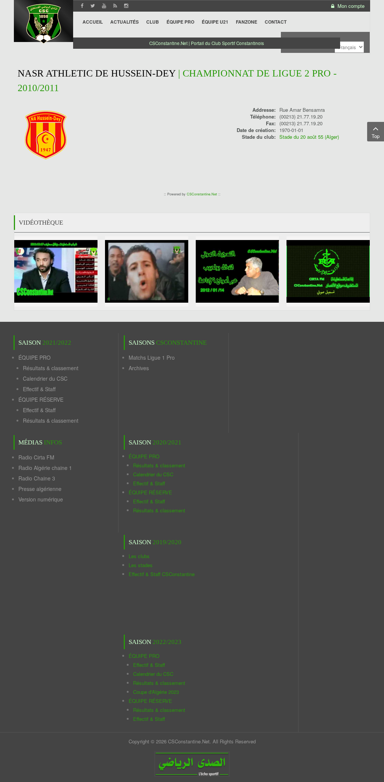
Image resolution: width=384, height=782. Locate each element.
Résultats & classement (50, 368)
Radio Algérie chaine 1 (45, 467)
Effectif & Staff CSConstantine (162, 574)
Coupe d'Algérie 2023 (156, 691)
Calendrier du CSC (45, 378)
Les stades (141, 565)
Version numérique (40, 499)
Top (376, 136)
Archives (139, 368)
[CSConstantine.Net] (44, 22)
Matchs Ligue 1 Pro (152, 357)
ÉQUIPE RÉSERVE (40, 399)
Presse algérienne (40, 488)
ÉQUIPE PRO (34, 357)
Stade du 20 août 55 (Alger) (309, 136)
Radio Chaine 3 (36, 478)
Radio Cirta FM (36, 457)
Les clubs (139, 556)
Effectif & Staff (39, 389)
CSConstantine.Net (202, 194)
